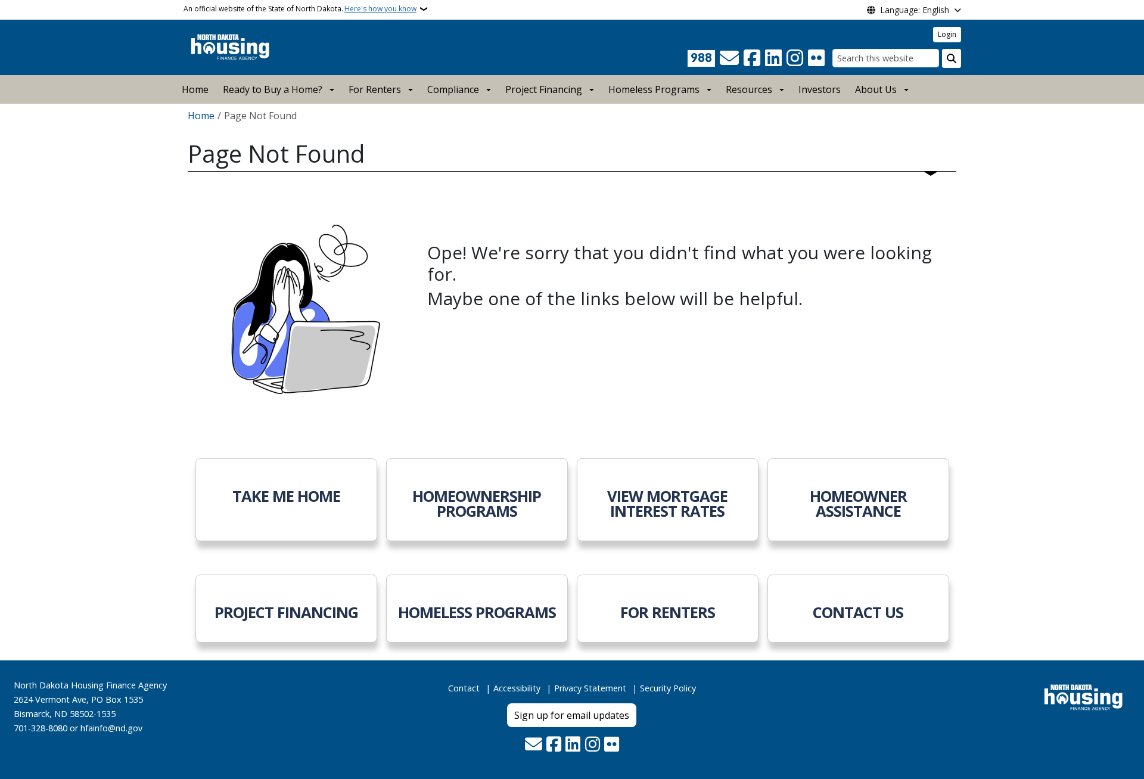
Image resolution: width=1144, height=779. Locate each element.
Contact (464, 688)
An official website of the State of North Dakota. (300, 9)
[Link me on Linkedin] (773, 58)
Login (947, 34)
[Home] (230, 46)
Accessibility (516, 688)
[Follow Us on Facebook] (752, 58)
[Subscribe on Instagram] (794, 58)
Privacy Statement (590, 688)
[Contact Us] (729, 58)
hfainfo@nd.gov (111, 728)
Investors (819, 89)
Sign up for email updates (571, 715)
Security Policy (668, 688)
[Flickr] (816, 58)
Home (195, 89)
